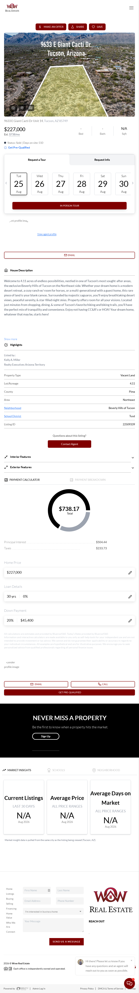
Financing (11, 908)
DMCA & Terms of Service (110, 988)
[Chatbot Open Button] (129, 983)
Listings (10, 893)
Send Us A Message (66, 941)
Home (9, 889)
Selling (9, 903)
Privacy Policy (87, 988)
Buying (9, 898)
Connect (10, 931)
